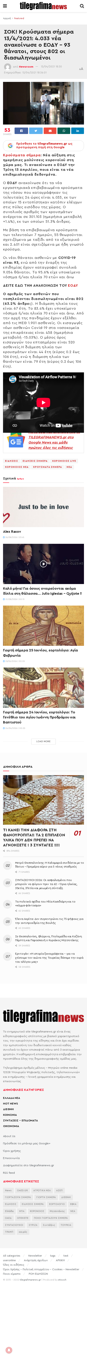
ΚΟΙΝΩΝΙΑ (10, 1115)
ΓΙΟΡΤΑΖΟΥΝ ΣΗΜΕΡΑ (18, 1197)
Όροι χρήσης (12, 1151)
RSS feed (9, 1172)
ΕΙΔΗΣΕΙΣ (11, 461)
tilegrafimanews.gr (30, 1280)
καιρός (23, 1232)
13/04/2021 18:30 (51, 66)
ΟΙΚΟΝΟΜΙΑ (11, 1126)
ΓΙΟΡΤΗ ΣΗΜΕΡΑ (46, 1197)
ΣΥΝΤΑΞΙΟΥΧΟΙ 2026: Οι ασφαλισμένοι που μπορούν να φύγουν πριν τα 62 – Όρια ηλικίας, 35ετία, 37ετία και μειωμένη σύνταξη (46, 884)
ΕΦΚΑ (73, 1204)
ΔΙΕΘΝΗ (8, 1109)
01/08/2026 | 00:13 (14, 599)
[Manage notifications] (9, 1350)
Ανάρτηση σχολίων (36, 1260)
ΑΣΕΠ (59, 1190)
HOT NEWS (10, 1103)
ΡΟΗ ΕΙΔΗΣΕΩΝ (38, 1273)
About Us (9, 1136)
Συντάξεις (49, 1225)
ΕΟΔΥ (73, 285)
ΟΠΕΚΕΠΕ (23, 1218)
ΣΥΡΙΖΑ (33, 1225)
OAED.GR (22, 1190)
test (66, 1255)
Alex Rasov (12, 531)
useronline (9, 1260)
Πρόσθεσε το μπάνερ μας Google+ (26, 1143)
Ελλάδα (9, 1211)
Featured (19, 18)
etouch (62, 1280)
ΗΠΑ (21, 1211)
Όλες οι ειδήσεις (13, 1264)
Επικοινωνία (11, 1158)
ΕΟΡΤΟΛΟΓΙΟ (57, 1204)
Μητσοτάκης (57, 1211)
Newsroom (26, 66)
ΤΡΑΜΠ (9, 1232)
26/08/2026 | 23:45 (14, 537)
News (8, 1190)
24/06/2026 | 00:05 (15, 728)
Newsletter (35, 1255)
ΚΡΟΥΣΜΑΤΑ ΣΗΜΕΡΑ (47, 467)
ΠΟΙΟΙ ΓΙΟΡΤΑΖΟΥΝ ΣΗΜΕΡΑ (51, 1218)
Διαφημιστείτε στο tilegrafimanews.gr (28, 1165)
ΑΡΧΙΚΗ (60, 1260)
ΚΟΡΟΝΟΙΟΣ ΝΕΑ (17, 467)
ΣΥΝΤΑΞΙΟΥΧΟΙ (14, 1225)
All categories (11, 1255)
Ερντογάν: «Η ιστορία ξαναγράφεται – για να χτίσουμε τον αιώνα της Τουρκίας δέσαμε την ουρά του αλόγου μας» (49, 957)
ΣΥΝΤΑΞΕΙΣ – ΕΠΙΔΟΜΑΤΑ (20, 1120)
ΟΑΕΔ (8, 1218)
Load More (43, 741)
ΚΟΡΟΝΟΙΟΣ (37, 1211)
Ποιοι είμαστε (12, 1273)
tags (52, 1255)
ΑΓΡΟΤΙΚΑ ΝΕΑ (42, 1190)
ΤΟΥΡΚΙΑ (66, 1225)
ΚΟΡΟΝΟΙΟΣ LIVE (64, 461)
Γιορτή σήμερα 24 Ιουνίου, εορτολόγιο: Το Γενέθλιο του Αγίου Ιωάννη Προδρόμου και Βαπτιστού (39, 717)
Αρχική (7, 18)
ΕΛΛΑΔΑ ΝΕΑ (11, 1098)
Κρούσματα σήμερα (22, 155)
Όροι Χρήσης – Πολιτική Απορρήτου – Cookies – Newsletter (41, 1269)
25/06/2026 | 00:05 (15, 661)
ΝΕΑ (69, 467)
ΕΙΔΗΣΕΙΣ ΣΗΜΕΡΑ (35, 461)
